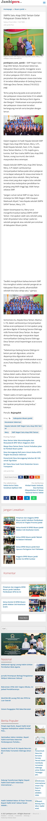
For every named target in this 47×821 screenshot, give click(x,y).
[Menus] (44, 2)
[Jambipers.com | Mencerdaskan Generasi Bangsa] (11, 2)
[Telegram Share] (27, 498)
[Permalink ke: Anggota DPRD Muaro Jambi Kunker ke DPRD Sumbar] (9, 559)
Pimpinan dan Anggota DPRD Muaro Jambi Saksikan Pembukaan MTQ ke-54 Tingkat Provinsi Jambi (29, 520)
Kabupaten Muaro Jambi (22, 418)
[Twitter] (26, 477)
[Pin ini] (20, 498)
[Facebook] (20, 477)
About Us (36, 814)
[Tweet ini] (13, 498)
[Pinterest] (31, 477)
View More (23, 618)
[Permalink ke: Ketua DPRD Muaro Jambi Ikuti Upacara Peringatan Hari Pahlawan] (9, 550)
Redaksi (3, 816)
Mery (7, 432)
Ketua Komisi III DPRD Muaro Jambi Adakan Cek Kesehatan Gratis (14, 604)
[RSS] (37, 477)
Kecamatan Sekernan (13, 422)
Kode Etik (18, 816)
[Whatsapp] (34, 498)
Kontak (10, 816)
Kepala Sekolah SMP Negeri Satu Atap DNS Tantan (23, 427)
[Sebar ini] (6, 498)
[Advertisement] (23, 253)
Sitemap (26, 816)
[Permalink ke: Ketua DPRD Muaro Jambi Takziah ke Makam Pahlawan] (9, 540)
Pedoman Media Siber (8, 818)
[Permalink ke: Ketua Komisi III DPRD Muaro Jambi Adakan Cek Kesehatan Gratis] (9, 530)
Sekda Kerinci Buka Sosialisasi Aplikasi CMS (13, 485)
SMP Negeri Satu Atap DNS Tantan (25, 432)
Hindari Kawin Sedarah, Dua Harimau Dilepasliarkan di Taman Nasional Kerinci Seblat (34, 488)
